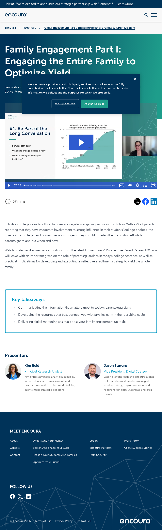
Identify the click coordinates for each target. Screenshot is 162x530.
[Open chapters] (145, 185)
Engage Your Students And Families (55, 454)
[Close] (134, 79)
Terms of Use (43, 521)
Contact (15, 454)
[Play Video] (9, 185)
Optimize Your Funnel (46, 462)
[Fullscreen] (153, 185)
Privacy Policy (64, 521)
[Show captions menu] (122, 185)
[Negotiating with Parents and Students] (112, 185)
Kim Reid (31, 366)
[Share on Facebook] (145, 201)
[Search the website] (146, 15)
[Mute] (130, 185)
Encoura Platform (101, 447)
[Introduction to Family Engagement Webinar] (24, 185)
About (14, 440)
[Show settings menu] (137, 185)
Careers (15, 447)
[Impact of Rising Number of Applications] (27, 185)
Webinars (30, 27)
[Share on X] (137, 201)
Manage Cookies (65, 103)
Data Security (98, 454)
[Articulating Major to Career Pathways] (52, 185)
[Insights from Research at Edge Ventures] (36, 185)
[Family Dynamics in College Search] (29, 185)
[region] (81, 94)
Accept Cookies (94, 103)
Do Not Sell (83, 521)
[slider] (70, 185)
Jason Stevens (115, 366)
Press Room (131, 440)
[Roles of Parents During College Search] (31, 185)
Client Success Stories (138, 447)
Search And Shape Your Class (51, 447)
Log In (94, 440)
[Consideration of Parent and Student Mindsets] (42, 185)
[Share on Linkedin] (154, 201)
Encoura (10, 27)
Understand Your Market (48, 440)
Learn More (125, 4)
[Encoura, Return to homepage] (16, 15)
